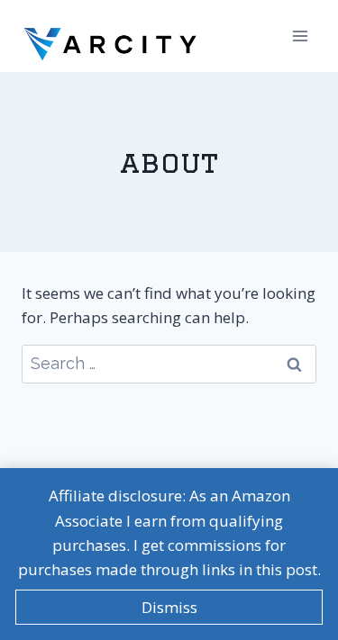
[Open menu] (299, 36)
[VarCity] (112, 35)
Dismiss (169, 607)
